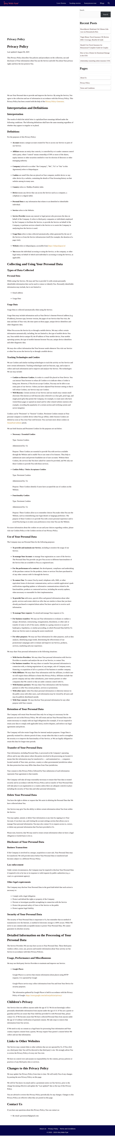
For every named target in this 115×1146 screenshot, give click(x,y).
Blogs (102, 3)
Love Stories (61, 3)
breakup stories (75, 3)
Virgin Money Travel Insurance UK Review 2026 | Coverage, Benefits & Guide (94, 38)
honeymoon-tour (90, 3)
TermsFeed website (14, 423)
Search (82, 10)
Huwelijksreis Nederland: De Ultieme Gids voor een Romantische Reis (94, 30)
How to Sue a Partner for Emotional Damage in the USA (95, 54)
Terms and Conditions (87, 88)
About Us (83, 78)
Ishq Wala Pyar (62, 1132)
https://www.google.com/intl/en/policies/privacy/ (44, 995)
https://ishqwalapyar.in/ (57, 246)
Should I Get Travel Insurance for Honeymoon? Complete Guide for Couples (94, 46)
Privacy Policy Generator (54, 101)
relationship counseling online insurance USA (95, 61)
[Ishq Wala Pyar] (11, 3)
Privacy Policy (85, 83)
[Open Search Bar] (108, 3)
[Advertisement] (40, 20)
